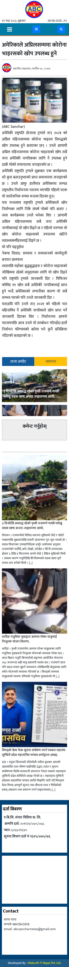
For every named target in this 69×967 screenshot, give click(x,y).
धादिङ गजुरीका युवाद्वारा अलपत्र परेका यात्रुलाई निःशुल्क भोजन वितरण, (29, 639)
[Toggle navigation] (9, 29)
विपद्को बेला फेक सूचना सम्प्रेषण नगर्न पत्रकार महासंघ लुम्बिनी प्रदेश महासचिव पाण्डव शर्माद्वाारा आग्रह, (33, 752)
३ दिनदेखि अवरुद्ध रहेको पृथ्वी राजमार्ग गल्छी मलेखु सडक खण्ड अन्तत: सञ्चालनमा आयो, (31, 394)
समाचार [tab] (51, 361)
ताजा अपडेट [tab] (18, 361)
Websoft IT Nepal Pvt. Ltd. (44, 963)
